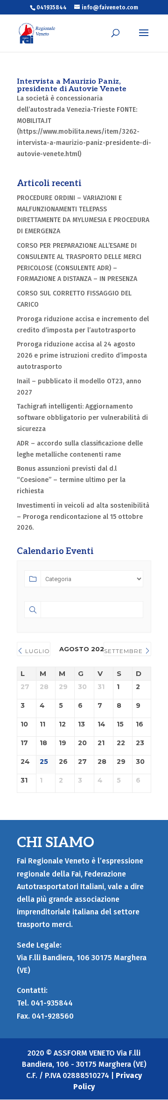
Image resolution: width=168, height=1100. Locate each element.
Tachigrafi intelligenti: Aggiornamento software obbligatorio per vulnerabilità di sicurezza (82, 418)
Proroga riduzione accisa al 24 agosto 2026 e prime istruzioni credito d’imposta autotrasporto (82, 355)
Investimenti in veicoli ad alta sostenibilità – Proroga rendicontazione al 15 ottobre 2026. (83, 517)
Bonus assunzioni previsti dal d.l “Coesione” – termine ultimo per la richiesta (71, 480)
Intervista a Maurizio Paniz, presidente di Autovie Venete (71, 85)
